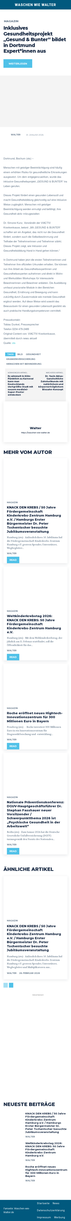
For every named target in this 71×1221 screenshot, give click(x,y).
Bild (20, 354)
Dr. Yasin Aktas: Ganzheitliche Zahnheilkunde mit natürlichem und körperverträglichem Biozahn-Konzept (50, 383)
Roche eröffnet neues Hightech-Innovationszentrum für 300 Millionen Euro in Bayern (35, 717)
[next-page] (11, 985)
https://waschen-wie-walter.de (35, 433)
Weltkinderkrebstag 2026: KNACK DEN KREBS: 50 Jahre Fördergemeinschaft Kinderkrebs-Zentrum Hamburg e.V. (34, 624)
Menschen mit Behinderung (24, 364)
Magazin (11, 21)
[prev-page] (5, 985)
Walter (16, 134)
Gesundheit (33, 354)
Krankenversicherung (20, 359)
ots (14, 343)
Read (13, 560)
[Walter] (6, 134)
